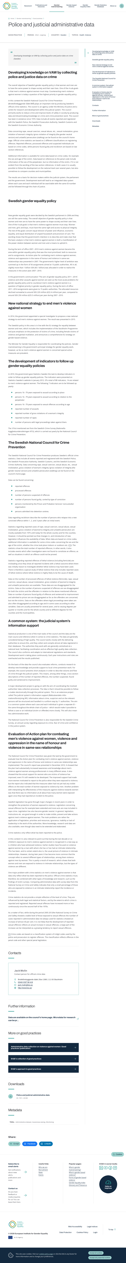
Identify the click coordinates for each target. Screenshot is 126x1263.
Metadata (95, 126)
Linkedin (101, 1168)
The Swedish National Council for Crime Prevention (104, 79)
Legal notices (92, 1227)
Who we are (43, 1167)
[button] (14, 1144)
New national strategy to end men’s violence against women (103, 65)
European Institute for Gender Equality (10, 6)
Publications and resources (41, 6)
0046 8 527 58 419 (25, 982)
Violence (88, 35)
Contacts (95, 105)
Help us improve (108, 1187)
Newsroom (28, 6)
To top (110, 1230)
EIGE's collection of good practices (26, 1059)
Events (41, 1175)
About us (113, 6)
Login (95, 1232)
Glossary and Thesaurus (78, 1185)
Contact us (13, 1188)
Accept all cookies (96, 1253)
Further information (99, 110)
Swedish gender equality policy (103, 60)
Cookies (119, 1154)
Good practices (37, 18)
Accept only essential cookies (100, 1257)
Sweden (63, 35)
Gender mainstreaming (56, 6)
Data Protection (65, 1232)
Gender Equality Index (85, 6)
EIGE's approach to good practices (26, 1069)
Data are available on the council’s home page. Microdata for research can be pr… (41, 1018)
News (41, 1172)
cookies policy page (46, 1254)
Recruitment (43, 1170)
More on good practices (100, 116)
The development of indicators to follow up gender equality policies (103, 72)
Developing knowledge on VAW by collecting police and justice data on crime (103, 52)
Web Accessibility (75, 1227)
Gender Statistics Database (100, 6)
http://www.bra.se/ (25, 988)
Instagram (115, 1168)
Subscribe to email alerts (13, 1165)
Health (81, 35)
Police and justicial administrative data (33, 1095)
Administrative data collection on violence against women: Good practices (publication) (38, 1047)
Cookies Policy (82, 1232)
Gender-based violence (71, 6)
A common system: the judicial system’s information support (103, 86)
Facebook (110, 1168)
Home (12, 18)
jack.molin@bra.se (25, 985)
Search (122, 6)
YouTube (106, 1168)
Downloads (96, 121)
